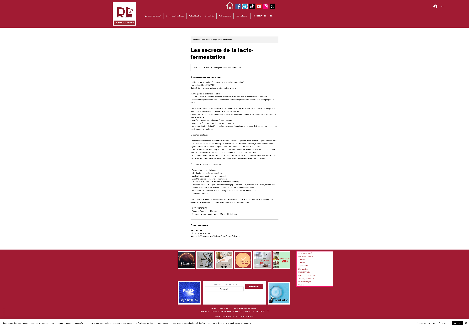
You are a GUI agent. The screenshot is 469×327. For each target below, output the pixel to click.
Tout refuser (444, 323)
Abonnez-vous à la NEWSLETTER (224, 284)
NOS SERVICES (304, 272)
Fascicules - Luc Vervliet (307, 275)
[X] (272, 6)
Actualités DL (303, 259)
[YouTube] (259, 6)
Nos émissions (303, 269)
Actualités (301, 262)
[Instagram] (265, 6)
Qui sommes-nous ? (305, 253)
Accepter (457, 323)
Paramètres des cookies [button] (425, 323)
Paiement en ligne (304, 281)
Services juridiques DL (306, 278)
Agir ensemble (303, 266)
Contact (301, 285)
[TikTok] (252, 6)
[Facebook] (238, 6)
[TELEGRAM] (245, 6)
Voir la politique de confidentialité (238, 323)
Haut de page (4, 315)
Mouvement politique (305, 256)
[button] (153, 16)
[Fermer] (466, 323)
